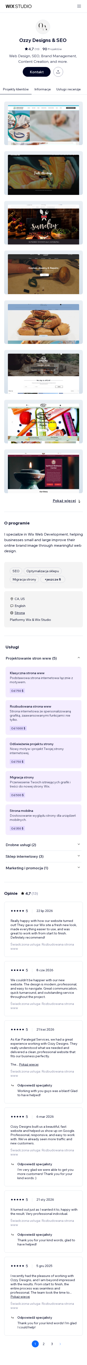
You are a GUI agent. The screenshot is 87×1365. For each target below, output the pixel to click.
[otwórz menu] (79, 6)
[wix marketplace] (19, 6)
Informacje (42, 89)
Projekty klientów (16, 89)
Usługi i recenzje (68, 89)
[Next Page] (60, 1343)
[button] (43, 123)
